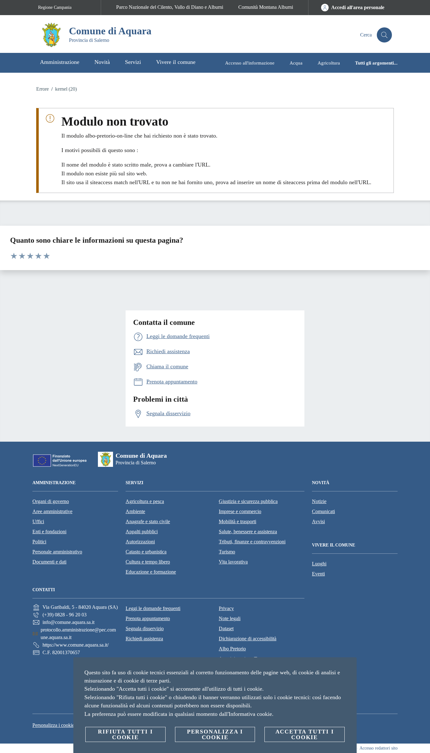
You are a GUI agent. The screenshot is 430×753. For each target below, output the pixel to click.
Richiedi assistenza (144, 638)
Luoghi (319, 563)
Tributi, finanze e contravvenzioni (252, 541)
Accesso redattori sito (378, 748)
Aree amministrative (52, 511)
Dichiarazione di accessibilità (247, 638)
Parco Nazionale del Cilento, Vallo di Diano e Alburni (169, 7)
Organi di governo (50, 501)
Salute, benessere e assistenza (248, 531)
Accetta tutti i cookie (304, 734)
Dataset (226, 628)
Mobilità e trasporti (237, 521)
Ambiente (135, 511)
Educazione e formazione (151, 572)
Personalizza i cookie (53, 725)
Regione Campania (54, 7)
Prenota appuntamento (148, 618)
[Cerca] (384, 34)
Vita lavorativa (233, 561)
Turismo (227, 551)
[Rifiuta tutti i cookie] (349, 667)
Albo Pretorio (232, 648)
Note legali (229, 618)
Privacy (226, 608)
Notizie (319, 501)
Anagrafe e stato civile (148, 521)
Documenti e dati (49, 561)
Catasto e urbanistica (146, 551)
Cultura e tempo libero (148, 561)
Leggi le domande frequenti (153, 608)
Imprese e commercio (240, 511)
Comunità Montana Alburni (265, 7)
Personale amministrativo (57, 551)
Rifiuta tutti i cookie (125, 734)
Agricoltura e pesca (145, 501)
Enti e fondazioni (49, 531)
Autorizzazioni (140, 541)
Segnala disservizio (145, 628)
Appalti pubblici (142, 531)
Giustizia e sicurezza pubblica (248, 501)
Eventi (318, 573)
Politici (39, 541)
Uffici (38, 521)
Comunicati (323, 511)
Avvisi (318, 521)
